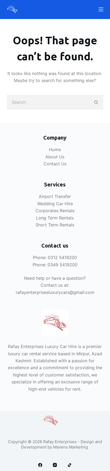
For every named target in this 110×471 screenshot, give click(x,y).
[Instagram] (55, 465)
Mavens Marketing (71, 447)
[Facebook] (40, 465)
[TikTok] (70, 465)
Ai (41, 196)
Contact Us (55, 163)
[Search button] (96, 102)
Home (55, 149)
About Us (54, 156)
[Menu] (101, 9)
